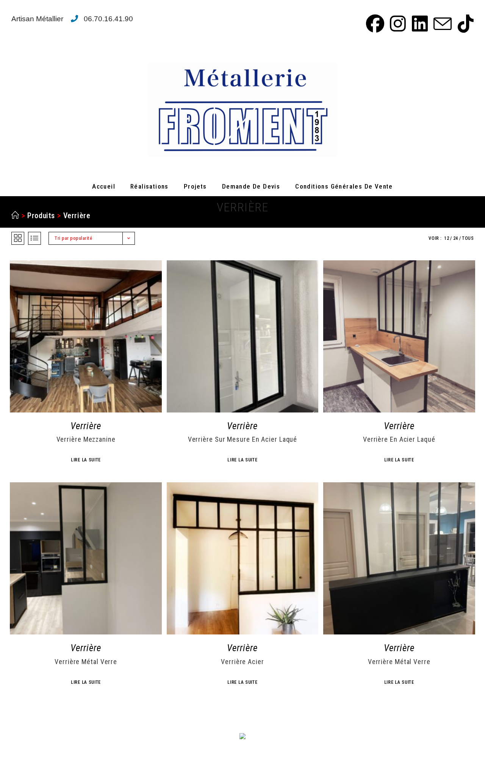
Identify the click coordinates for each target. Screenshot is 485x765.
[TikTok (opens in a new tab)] (464, 23)
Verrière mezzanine (86, 439)
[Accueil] (15, 215)
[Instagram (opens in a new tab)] (397, 23)
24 (455, 238)
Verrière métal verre (86, 661)
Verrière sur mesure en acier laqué (242, 439)
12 (446, 238)
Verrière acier (242, 661)
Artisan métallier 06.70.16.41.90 (72, 19)
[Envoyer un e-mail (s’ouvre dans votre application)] (441, 23)
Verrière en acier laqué (399, 439)
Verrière (77, 215)
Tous (468, 238)
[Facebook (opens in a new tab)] (374, 23)
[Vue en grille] (17, 238)
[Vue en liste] (34, 238)
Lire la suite (86, 460)
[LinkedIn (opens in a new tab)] (419, 23)
